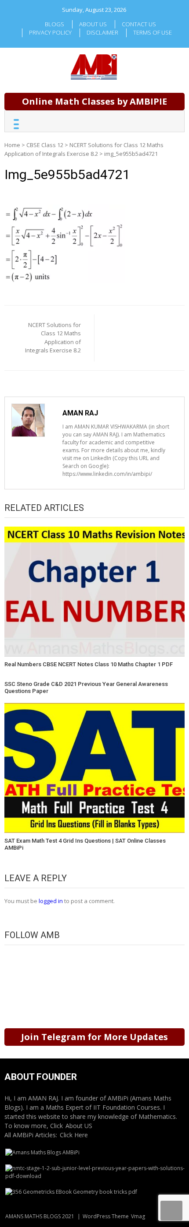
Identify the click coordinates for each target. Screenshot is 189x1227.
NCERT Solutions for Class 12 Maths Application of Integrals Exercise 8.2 (84, 149)
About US (78, 1126)
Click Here (74, 1135)
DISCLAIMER (102, 32)
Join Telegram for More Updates (94, 1037)
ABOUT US (93, 24)
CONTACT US (139, 24)
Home (12, 145)
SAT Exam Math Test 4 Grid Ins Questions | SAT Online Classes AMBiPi (85, 844)
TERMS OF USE (152, 32)
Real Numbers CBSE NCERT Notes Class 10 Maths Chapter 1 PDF (88, 664)
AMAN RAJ (80, 413)
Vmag (138, 1216)
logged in (51, 901)
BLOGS (54, 24)
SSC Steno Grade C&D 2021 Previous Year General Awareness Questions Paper (86, 687)
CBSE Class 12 (44, 145)
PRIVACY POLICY (50, 32)
